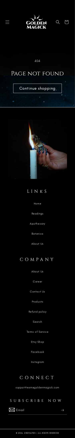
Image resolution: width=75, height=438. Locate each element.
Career (37, 281)
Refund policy (38, 311)
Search (37, 321)
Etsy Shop (37, 342)
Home (37, 203)
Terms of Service (38, 331)
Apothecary (37, 223)
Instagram (37, 362)
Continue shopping (37, 88)
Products (37, 301)
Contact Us (37, 291)
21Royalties (30, 433)
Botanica (37, 233)
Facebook (37, 352)
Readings (38, 213)
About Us (37, 243)
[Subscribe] (62, 410)
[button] (7, 22)
